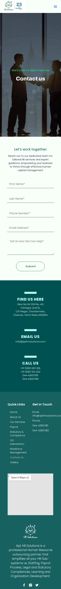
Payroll (14, 427)
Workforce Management (18, 450)
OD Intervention (17, 442)
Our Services (17, 422)
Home (13, 412)
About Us (15, 417)
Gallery (14, 462)
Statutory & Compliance (17, 433)
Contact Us (17, 457)
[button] (55, 6)
